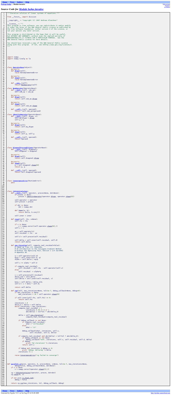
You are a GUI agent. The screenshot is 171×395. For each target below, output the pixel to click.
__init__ (18, 90)
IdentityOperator (20, 114)
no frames (167, 7)
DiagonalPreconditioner (23, 148)
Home (5, 2)
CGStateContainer (20, 191)
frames (167, 5)
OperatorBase (18, 67)
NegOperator (26, 85)
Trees (12, 2)
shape (17, 78)
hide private (166, 4)
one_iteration (21, 245)
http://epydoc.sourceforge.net (160, 393)
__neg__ (18, 83)
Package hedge (6, 4)
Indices (20, 2)
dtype (17, 71)
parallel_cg (16, 364)
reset (17, 219)
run (16, 291)
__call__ (18, 109)
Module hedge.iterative (31, 9)
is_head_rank (27, 378)
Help (27, 2)
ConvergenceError (20, 181)
